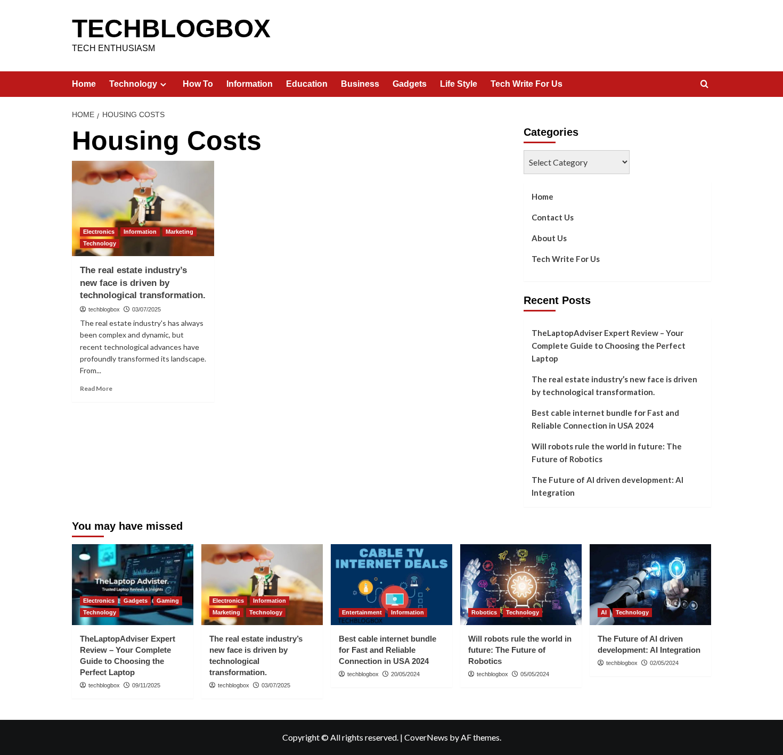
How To (198, 83)
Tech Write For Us (526, 83)
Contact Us (553, 217)
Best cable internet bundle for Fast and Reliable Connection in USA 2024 (605, 419)
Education (307, 83)
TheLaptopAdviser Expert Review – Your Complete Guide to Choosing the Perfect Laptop (609, 345)
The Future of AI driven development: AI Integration (607, 486)
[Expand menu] (163, 84)
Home (84, 83)
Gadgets (410, 83)
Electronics (99, 231)
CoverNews (426, 737)
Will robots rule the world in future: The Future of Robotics (607, 452)
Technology (133, 83)
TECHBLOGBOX (171, 28)
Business (360, 83)
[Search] (704, 84)
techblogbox (104, 309)
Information (249, 83)
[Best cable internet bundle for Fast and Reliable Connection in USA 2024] (391, 584)
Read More (96, 388)
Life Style (458, 83)
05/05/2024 (534, 674)
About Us (549, 238)
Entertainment (362, 612)
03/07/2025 (146, 309)
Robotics (484, 612)
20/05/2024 (405, 674)
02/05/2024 (664, 663)
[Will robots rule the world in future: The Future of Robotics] (521, 584)
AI (604, 612)
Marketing (179, 231)
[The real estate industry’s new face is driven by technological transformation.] (143, 208)
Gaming (168, 600)
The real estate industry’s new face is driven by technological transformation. (143, 283)
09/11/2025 (146, 685)
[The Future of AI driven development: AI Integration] (650, 584)
